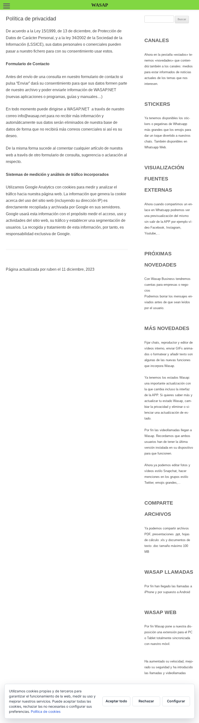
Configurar (176, 701)
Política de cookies (45, 711)
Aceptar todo (116, 701)
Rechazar (146, 701)
